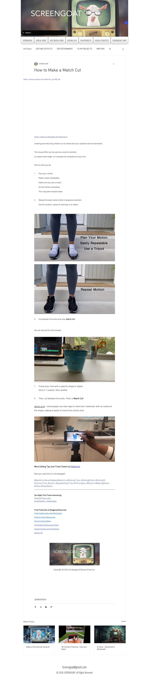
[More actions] (113, 64)
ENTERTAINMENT (65, 49)
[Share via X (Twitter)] (41, 607)
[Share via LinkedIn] (46, 607)
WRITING (101, 49)
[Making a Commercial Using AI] (39, 634)
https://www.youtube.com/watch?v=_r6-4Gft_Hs (41, 79)
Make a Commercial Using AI (38, 647)
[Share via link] (51, 607)
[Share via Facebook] (35, 607)
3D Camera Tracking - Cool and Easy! (74, 648)
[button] (126, 22)
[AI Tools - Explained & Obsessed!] (110, 634)
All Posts (27, 49)
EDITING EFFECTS (44, 49)
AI (110, 49)
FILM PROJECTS (84, 49)
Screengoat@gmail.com (74, 667)
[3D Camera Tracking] (74, 634)
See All (123, 621)
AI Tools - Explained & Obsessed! (106, 648)
